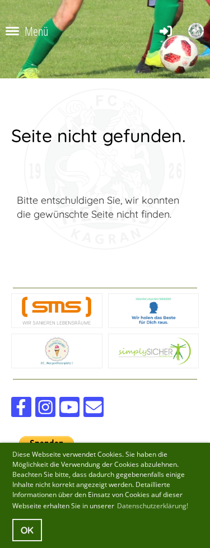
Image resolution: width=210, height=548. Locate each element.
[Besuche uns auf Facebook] (21, 409)
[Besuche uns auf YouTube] (69, 409)
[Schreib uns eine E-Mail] (93, 409)
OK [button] (27, 530)
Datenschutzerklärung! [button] (152, 505)
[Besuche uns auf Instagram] (45, 409)
